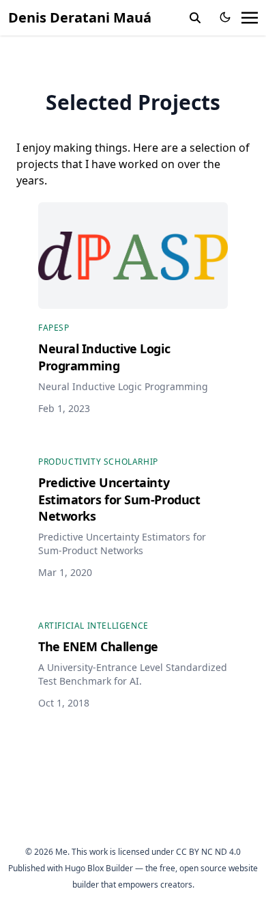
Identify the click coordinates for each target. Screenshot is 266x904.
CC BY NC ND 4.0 (208, 852)
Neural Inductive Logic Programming (123, 386)
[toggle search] (195, 17)
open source (202, 868)
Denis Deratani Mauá (79, 17)
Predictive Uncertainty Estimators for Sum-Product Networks (122, 543)
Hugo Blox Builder (99, 868)
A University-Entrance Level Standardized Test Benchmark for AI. (132, 674)
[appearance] (225, 17)
